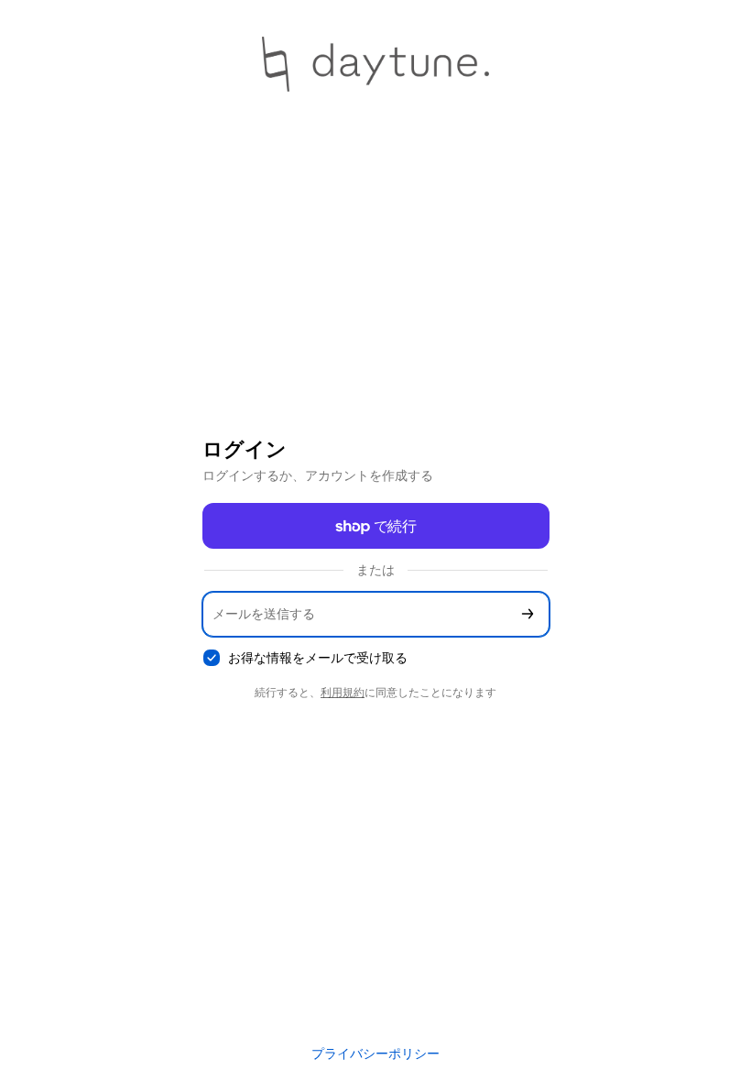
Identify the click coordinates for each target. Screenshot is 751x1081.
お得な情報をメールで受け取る (318, 657)
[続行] (527, 614)
